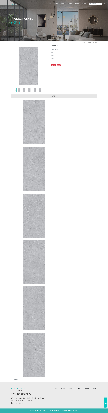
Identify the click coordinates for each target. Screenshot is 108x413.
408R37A (15, 379)
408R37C (16, 380)
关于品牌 (63, 388)
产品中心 (90, 42)
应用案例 (79, 388)
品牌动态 (87, 388)
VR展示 (58, 65)
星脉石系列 (95, 42)
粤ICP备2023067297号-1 (71, 410)
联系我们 (95, 388)
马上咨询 (53, 65)
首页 (86, 42)
